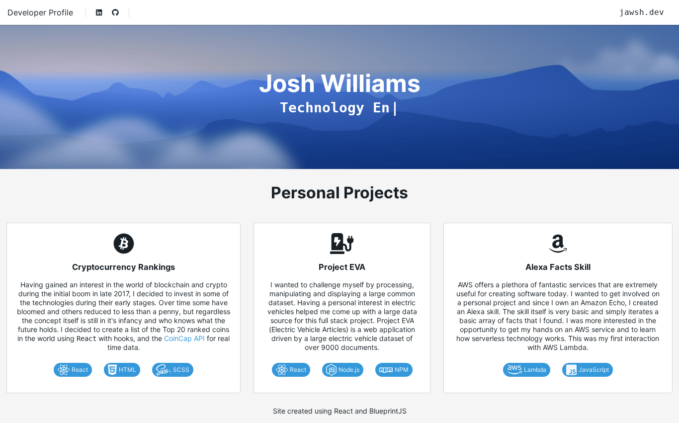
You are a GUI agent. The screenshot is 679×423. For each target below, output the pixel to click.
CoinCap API (184, 338)
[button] (99, 12)
